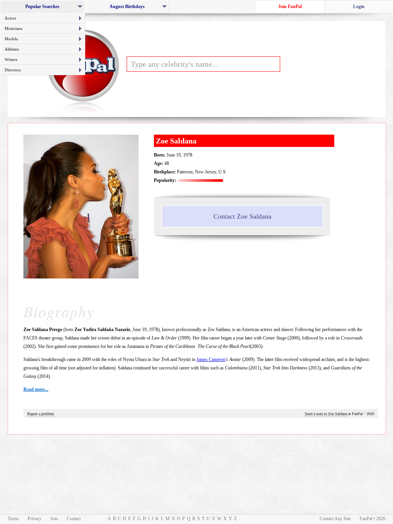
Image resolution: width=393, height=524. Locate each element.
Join (54, 518)
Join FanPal (290, 6)
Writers (11, 59)
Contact (74, 518)
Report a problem (40, 414)
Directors (13, 70)
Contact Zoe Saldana (242, 216)
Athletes (12, 49)
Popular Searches (45, 8)
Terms (13, 518)
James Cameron (210, 359)
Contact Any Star (335, 518)
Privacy (34, 518)
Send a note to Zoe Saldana (326, 414)
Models (11, 38)
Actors (10, 18)
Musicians (13, 28)
